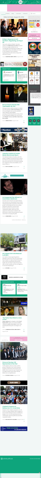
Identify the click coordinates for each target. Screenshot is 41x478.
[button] (26, 76)
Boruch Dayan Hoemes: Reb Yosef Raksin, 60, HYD (10, 105)
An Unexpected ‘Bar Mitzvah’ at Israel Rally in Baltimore (12, 198)
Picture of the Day (9, 375)
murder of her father (11, 324)
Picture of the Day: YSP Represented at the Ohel (9, 363)
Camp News (18, 13)
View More (23, 68)
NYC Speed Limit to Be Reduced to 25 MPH (12, 254)
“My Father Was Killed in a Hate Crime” (12, 318)
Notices (10, 120)
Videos (15, 56)
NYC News (7, 268)
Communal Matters (10, 329)
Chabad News (26, 13)
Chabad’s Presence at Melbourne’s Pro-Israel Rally (11, 407)
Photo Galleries (9, 166)
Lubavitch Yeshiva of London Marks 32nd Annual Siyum (11, 154)
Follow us (35, 458)
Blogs (13, 13)
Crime (7, 120)
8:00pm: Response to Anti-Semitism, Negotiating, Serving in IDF (12, 40)
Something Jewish (9, 56)
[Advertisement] (20, 228)
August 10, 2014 (20, 56)
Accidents (8, 13)
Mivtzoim (8, 419)
